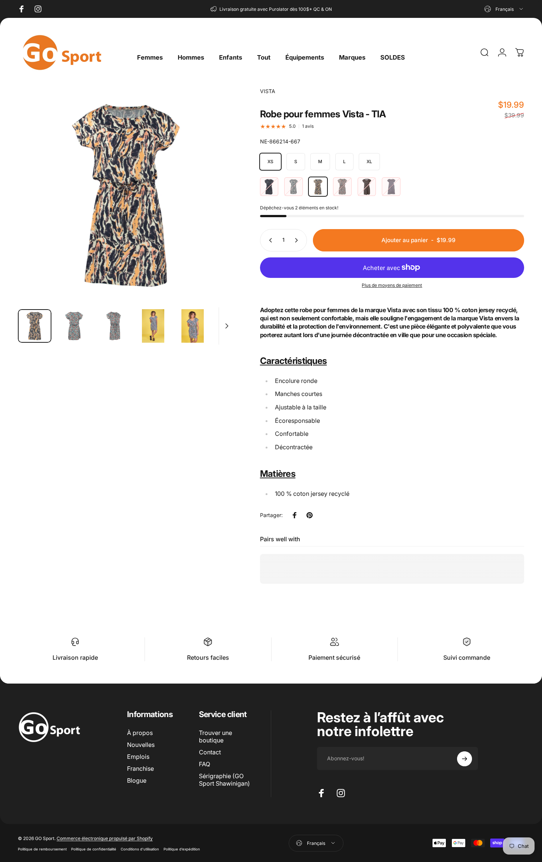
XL (369, 161)
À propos (140, 732)
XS (270, 161)
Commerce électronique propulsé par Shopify (105, 838)
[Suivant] (214, 209)
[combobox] (504, 9)
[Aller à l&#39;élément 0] (34, 326)
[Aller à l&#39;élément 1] (74, 326)
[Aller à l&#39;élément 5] (232, 326)
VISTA (267, 91)
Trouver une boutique (215, 736)
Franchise (140, 768)
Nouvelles (141, 744)
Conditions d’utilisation (140, 849)
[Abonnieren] (464, 758)
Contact (210, 752)
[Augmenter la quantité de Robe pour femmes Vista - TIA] (298, 240)
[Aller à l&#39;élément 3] (153, 326)
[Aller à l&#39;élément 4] (192, 326)
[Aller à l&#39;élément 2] (113, 326)
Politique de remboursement (42, 849)
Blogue (136, 780)
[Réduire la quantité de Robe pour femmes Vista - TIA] (269, 240)
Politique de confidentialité (93, 849)
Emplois (138, 756)
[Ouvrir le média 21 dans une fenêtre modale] (126, 195)
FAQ (204, 764)
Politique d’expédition (182, 849)
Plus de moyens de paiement (392, 285)
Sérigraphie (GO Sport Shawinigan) (224, 779)
